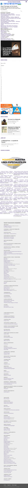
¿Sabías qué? (3, 138)
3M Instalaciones (7, 330)
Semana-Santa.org (7, 472)
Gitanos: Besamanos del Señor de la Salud (9, 24)
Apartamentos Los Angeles (9, 238)
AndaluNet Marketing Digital (9, 317)
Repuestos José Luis (7, 422)
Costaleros (3, 36)
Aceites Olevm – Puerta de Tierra (10, 233)
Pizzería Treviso (7, 416)
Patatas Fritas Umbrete (8, 403)
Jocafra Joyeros (6, 314)
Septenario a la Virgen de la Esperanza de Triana (14, 127)
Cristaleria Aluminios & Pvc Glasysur (11, 324)
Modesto (5, 273)
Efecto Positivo (6, 398)
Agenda (2, 30)
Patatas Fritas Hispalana (8, 402)
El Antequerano (7, 480)
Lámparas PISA (7, 354)
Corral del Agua (7, 444)
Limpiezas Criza (7, 364)
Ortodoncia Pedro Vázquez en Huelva (11, 302)
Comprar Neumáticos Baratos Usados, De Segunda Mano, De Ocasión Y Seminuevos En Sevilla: (20, 181)
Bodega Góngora (7, 261)
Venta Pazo (6, 277)
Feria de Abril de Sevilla (8, 337)
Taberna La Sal (6, 275)
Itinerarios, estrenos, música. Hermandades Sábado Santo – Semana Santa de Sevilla (10, 15)
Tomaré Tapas (6, 276)
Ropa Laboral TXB (7, 466)
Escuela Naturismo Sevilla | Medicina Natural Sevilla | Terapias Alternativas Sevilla (6, 198)
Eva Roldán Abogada (8, 227)
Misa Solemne (4, 33)
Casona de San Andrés (8, 347)
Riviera (5, 283)
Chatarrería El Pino (7, 297)
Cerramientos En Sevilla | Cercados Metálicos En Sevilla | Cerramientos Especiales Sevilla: (20, 202)
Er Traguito (6, 269)
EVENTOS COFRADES (4, 116)
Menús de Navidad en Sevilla (9, 462)
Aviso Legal (14, 485)
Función (3, 37)
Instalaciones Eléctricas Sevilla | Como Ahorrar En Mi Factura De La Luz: (20, 215)
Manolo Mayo (6, 271)
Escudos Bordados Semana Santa (10, 383)
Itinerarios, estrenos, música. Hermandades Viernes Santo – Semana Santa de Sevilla (10, 21)
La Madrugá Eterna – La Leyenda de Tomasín (9, 141)
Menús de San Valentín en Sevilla (10, 463)
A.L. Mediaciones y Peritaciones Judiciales (11, 410)
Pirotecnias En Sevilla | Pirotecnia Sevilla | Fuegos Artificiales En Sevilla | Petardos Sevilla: (20, 206)
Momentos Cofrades (5, 38)
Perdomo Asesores (7, 248)
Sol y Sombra (6, 274)
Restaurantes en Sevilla (8, 461)
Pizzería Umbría (7, 418)
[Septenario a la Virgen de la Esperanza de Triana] (4, 132)
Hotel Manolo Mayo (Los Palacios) (10, 348)
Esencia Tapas (6, 268)
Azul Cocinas (6, 306)
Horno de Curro (7, 288)
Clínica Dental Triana (8, 301)
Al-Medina (6, 436)
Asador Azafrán (7, 437)
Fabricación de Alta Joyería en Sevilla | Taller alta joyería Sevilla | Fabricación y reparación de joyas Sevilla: (6, 203)
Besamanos (3, 31)
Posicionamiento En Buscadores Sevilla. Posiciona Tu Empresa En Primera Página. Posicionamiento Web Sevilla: (20, 190)
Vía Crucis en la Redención (14, 119)
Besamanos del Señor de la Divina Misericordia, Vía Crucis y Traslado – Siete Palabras (9, 27)
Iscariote (5, 282)
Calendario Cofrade (5, 35)
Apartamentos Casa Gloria (9, 237)
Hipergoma (6, 388)
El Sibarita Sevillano (7, 279)
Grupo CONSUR (7, 428)
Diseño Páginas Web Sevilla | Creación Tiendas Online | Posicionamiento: (6, 176)
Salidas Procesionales (6, 34)
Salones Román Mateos (8, 290)
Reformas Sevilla (7, 430)
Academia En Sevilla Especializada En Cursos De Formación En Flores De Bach (6, 193)
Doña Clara (6, 266)
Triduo (2, 32)
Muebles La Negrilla (7, 379)
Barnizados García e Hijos (9, 307)
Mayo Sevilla (6, 272)
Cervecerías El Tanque (8, 264)
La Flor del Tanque (7, 450)
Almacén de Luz (7, 352)
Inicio (5, 485)
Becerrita (5, 259)
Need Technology (7, 357)
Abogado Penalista (7, 225)
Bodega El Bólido (7, 260)
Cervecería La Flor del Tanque (9, 265)
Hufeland (5, 230)
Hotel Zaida (6, 349)
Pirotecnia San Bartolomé (8, 413)
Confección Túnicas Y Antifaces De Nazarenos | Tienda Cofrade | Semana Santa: (6, 172)
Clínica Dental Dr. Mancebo (9, 300)
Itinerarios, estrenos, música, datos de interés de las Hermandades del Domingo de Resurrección (11, 18)
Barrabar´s (6, 258)
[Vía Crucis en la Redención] (4, 124)
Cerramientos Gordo (8, 293)
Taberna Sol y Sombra (8, 455)
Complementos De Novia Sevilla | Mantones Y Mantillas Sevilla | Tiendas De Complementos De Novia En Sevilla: (20, 211)
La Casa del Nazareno (8, 244)
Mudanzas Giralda (7, 375)
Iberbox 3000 (6, 334)
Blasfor (5, 241)
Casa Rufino (6, 262)
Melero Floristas (7, 340)
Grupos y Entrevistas (8, 367)
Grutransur (6, 343)
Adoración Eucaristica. (6, 39)
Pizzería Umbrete (7, 417)
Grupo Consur (6, 320)
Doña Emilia (6, 267)
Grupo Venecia (6, 286)
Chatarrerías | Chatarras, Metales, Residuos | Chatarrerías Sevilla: (6, 212)
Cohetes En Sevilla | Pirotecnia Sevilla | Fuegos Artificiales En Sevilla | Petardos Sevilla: (20, 198)
